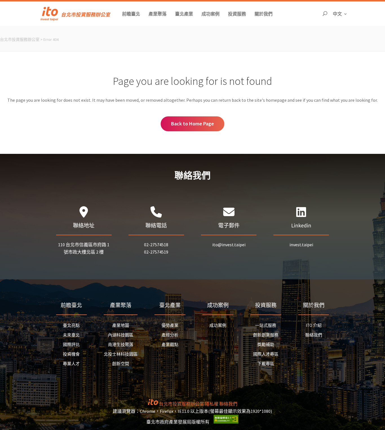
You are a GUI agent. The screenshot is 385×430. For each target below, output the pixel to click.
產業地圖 (120, 325)
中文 (340, 14)
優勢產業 (169, 325)
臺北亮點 (71, 325)
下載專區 (265, 363)
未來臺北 (71, 335)
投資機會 (71, 354)
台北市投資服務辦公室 (19, 39)
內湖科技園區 (120, 335)
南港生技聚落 (120, 344)
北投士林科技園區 (121, 354)
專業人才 (71, 363)
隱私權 (211, 404)
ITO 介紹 (314, 325)
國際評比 (71, 344)
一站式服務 (265, 325)
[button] (131, 13)
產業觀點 (169, 344)
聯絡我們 (313, 335)
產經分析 (169, 335)
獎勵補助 (265, 344)
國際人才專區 (265, 354)
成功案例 (217, 325)
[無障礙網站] (226, 422)
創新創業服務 (265, 335)
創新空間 (120, 363)
